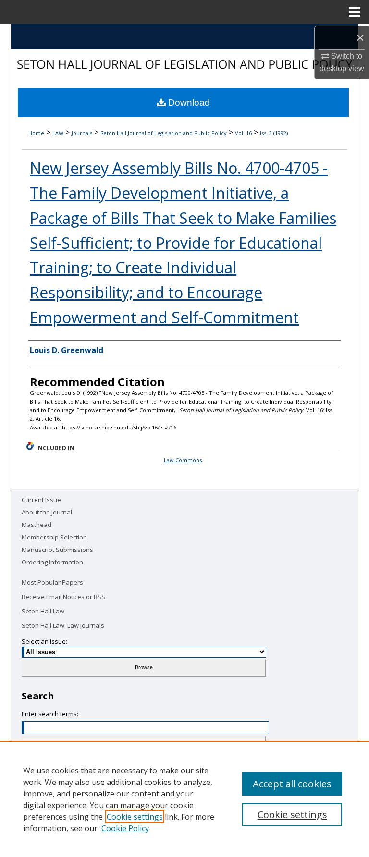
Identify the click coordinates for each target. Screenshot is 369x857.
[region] (184, 799)
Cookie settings (135, 816)
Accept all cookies (292, 783)
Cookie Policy (125, 828)
